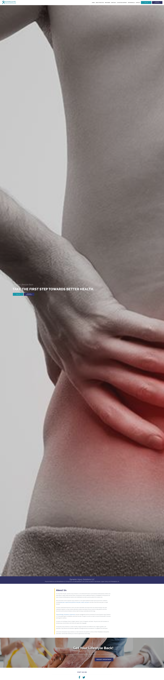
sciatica (82, 602)
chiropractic (66, 614)
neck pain (87, 602)
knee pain (78, 602)
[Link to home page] (9, 2)
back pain (62, 602)
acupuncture (72, 614)
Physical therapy (59, 614)
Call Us (18, 294)
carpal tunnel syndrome (70, 602)
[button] (157, 2)
